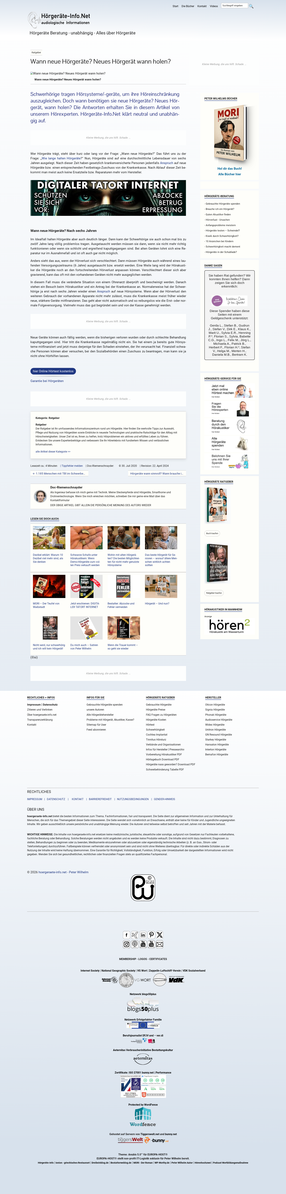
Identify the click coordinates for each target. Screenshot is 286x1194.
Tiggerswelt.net (150, 1134)
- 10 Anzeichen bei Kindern (218, 241)
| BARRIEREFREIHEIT (98, 799)
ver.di (160, 1035)
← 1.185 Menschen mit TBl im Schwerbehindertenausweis (59, 473)
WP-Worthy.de (162, 1162)
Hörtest (150, 724)
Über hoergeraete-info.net (41, 714)
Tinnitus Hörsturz (156, 739)
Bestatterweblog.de (121, 1162)
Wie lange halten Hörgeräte (61, 158)
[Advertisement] (108, 137)
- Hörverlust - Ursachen (217, 219)
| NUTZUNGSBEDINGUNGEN (130, 799)
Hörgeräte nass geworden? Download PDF (170, 764)
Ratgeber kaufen (214, 593)
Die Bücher (188, 6)
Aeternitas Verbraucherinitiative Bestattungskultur (143, 1050)
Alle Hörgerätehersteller (100, 714)
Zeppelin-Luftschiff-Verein (165, 970)
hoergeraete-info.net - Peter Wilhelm (64, 872)
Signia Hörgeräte (215, 709)
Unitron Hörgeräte (215, 729)
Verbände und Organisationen (163, 744)
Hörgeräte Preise (155, 709)
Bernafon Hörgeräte (216, 754)
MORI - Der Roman (143, 1162)
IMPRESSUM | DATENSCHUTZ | (48, 799)
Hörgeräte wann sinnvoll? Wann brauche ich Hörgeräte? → (157, 473)
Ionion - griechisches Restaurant (73, 1162)
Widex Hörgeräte (214, 724)
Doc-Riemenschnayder (66, 487)
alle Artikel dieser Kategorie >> (53, 451)
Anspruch (166, 163)
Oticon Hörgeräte (215, 704)
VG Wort (142, 970)
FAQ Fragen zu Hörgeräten (161, 714)
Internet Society (90, 970)
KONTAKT (77, 799)
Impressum (34, 704)
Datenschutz (50, 704)
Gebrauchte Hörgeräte (158, 704)
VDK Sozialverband (194, 970)
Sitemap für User (96, 724)
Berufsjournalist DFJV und (138, 1035)
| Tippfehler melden (71, 465)
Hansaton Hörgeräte (217, 744)
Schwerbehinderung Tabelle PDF (165, 769)
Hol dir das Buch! (229, 168)
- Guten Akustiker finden (217, 214)
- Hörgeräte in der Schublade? (220, 252)
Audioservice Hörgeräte (218, 719)
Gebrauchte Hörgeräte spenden (105, 704)
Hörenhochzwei (203, 1162)
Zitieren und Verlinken (39, 709)
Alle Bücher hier (229, 174)
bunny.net (171, 1134)
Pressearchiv (176, 749)
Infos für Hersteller (156, 749)
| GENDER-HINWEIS (162, 799)
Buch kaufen (212, 533)
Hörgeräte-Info (46, 1162)
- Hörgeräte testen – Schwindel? (222, 230)
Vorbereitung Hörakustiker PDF (164, 754)
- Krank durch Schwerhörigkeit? (221, 236)
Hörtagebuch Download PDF (162, 759)
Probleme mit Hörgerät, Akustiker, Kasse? (110, 719)
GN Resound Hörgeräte (218, 734)
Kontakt (202, 6)
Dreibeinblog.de (100, 1162)
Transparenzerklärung (40, 719)
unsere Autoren (95, 709)
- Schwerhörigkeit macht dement (222, 246)
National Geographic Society (118, 970)
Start (175, 6)
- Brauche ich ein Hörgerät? (219, 209)
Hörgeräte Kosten (156, 719)
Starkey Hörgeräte (215, 739)
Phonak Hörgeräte (215, 714)
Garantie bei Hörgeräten (47, 381)
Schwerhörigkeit (155, 729)
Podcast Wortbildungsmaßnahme (230, 1162)
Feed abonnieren (96, 729)
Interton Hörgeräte (215, 749)
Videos (214, 6)
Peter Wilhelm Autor (182, 1162)
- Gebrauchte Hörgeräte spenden (222, 203)
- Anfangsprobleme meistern (220, 225)
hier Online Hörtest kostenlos (53, 371)
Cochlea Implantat (156, 734)
